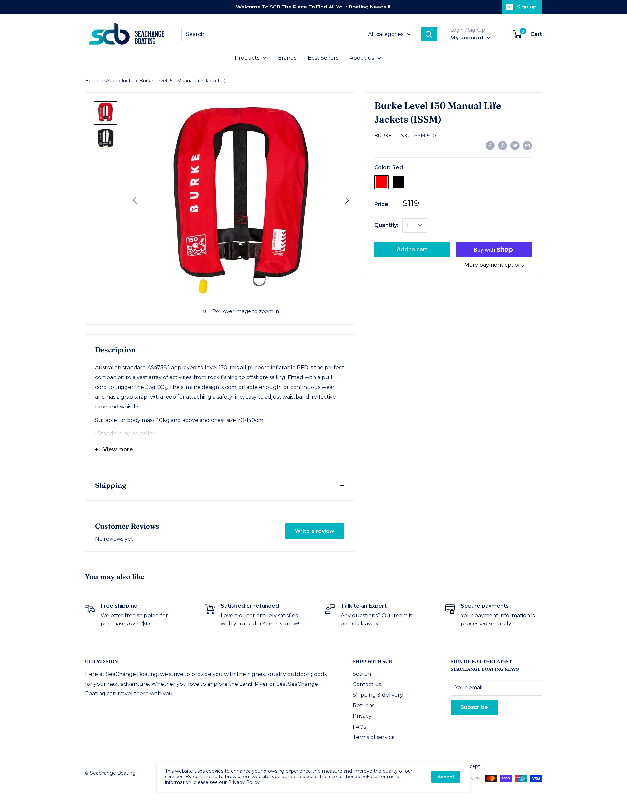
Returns (363, 705)
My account (467, 37)
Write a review (314, 531)
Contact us (367, 684)
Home (92, 81)
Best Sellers (323, 58)
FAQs (359, 727)
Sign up (526, 7)
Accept (446, 777)
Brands (287, 58)
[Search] (429, 34)
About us (362, 58)
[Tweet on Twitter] (515, 145)
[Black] (398, 182)
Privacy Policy (244, 782)
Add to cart (412, 249)
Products (247, 58)
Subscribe (474, 707)
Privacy (362, 716)
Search (362, 674)
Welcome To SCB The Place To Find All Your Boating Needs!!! (313, 7)
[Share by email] (527, 145)
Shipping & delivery (378, 695)
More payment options (494, 265)
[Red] (381, 182)
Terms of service (374, 737)
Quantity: (386, 225)
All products (119, 81)
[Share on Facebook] (490, 145)
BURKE (383, 136)
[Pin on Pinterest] (502, 145)
